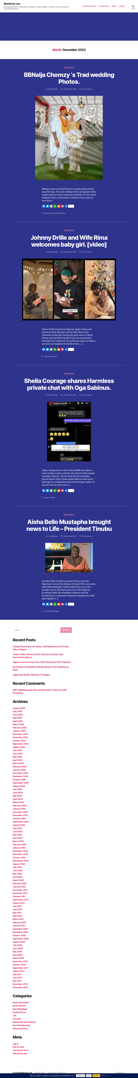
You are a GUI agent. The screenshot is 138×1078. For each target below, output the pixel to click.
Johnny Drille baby (50, 356)
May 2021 (17, 913)
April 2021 (17, 916)
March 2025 (18, 763)
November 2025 (20, 737)
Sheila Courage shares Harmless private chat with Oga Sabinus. (69, 384)
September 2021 (20, 900)
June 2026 (18, 715)
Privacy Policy (104, 6)
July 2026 (17, 711)
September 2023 (21, 822)
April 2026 (18, 721)
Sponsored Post (20, 1028)
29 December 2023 (70, 89)
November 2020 (20, 932)
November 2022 (20, 854)
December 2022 (20, 851)
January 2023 (19, 848)
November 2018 (20, 961)
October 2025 (19, 740)
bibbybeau (54, 89)
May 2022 (17, 874)
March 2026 (18, 724)
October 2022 (19, 857)
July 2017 (17, 974)
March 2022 (18, 880)
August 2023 (19, 825)
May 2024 (17, 796)
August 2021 (19, 903)
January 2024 (19, 809)
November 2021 (20, 893)
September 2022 (21, 861)
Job (14, 1015)
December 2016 (20, 984)
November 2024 (20, 776)
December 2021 (20, 890)
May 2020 (17, 951)
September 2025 (21, 744)
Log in (15, 1044)
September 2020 (21, 938)
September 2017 (20, 968)
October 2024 (19, 779)
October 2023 (19, 818)
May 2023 (17, 835)
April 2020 (18, 955)
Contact (121, 6)
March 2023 (18, 841)
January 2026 (19, 731)
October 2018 (19, 964)
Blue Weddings (20, 1009)
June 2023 (18, 831)
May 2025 (17, 757)
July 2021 (17, 906)
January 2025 (19, 770)
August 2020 (19, 942)
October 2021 (19, 896)
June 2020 (18, 948)
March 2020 (18, 958)
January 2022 (19, 887)
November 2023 (20, 815)
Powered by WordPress (56, 1073)
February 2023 (19, 844)
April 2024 (18, 799)
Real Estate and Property (24, 1022)
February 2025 (19, 766)
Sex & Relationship (21, 1025)
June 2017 (18, 977)
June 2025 (18, 753)
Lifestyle (17, 1019)
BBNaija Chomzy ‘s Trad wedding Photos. (69, 78)
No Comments (87, 89)
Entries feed (18, 1047)
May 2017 (17, 981)
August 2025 (19, 747)
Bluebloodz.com (12, 4)
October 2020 (19, 935)
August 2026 (19, 708)
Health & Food (19, 1012)
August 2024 (19, 786)
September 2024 (21, 783)
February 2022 (19, 883)
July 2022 (17, 867)
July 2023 (17, 828)
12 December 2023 (70, 395)
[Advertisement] (69, 26)
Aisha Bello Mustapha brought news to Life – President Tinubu (69, 525)
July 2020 (17, 945)
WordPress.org (20, 1053)
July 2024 (17, 789)
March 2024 (18, 802)
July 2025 (17, 750)
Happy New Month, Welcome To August (31, 675)
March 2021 (18, 919)
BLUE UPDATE (69, 67)
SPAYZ (16, 690)
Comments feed (20, 1050)
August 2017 (19, 971)
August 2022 (19, 864)
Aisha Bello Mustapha (51, 611)
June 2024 (18, 792)
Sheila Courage (49, 497)
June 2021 (18, 909)
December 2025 (20, 734)
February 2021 (19, 922)
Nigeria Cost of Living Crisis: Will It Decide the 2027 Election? (42, 662)
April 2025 (18, 760)
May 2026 (17, 718)
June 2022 (18, 870)
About (114, 6)
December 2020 (20, 929)
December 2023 (20, 812)
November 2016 (20, 987)
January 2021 (19, 926)
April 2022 (18, 877)
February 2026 (20, 728)
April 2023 (18, 838)
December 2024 (20, 773)
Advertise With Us (90, 6)
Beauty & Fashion (21, 1002)
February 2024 (20, 805)
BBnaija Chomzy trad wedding (54, 213)
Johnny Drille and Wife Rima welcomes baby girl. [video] (69, 241)
